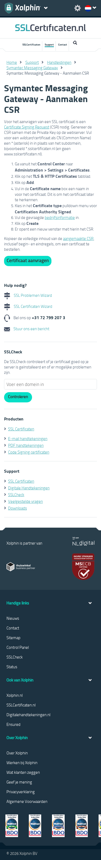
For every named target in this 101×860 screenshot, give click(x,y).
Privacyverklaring (20, 791)
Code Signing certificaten (28, 452)
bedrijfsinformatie (60, 217)
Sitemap (13, 637)
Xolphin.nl (14, 695)
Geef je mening (19, 782)
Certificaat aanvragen (28, 260)
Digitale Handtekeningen (29, 487)
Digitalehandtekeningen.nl (28, 714)
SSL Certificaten (21, 428)
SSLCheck (16, 494)
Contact (62, 44)
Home (11, 62)
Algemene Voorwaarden (26, 801)
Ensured (13, 724)
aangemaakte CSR (78, 238)
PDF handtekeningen (26, 445)
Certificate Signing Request (26, 127)
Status (11, 666)
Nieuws (12, 618)
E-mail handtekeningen (27, 438)
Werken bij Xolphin (21, 762)
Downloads (17, 508)
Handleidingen (59, 62)
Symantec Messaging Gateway (32, 67)
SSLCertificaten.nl (21, 705)
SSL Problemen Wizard (32, 295)
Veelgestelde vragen (25, 501)
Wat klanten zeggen (23, 772)
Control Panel (17, 647)
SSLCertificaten (31, 44)
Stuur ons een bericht (31, 328)
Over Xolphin (17, 752)
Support (49, 44)
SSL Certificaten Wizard (32, 306)
